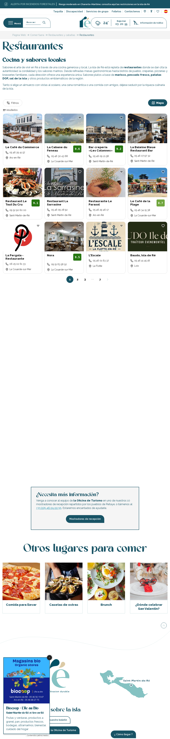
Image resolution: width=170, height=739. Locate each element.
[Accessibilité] (151, 11)
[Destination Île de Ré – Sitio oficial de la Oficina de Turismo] (85, 23)
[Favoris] (158, 11)
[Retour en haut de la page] (164, 625)
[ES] (165, 11)
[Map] (144, 11)
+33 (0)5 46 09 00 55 (48, 508)
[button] (165, 11)
